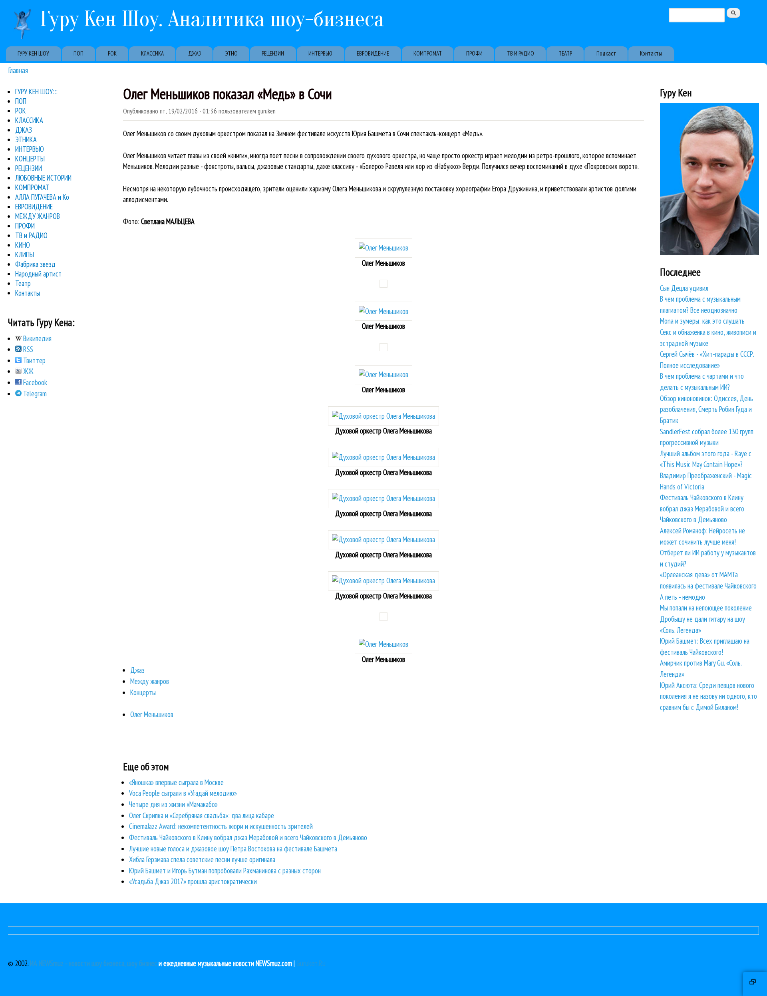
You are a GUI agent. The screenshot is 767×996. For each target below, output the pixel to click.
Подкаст (606, 53)
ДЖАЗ (194, 53)
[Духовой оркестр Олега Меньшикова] (383, 416)
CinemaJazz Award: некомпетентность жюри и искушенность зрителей (221, 826)
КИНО (22, 245)
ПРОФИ (474, 53)
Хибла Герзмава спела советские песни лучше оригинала (202, 859)
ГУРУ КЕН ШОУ (33, 53)
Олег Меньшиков (151, 714)
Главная (18, 70)
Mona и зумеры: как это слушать (702, 321)
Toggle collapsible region (755, 984)
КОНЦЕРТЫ (30, 158)
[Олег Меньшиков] (383, 247)
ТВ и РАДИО (31, 235)
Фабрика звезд (35, 264)
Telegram (34, 393)
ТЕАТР (565, 53)
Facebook (34, 382)
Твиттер (34, 360)
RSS (27, 349)
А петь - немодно (682, 597)
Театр (23, 283)
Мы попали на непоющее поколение (706, 607)
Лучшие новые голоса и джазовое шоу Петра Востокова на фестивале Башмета (233, 848)
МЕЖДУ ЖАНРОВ (37, 216)
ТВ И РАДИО (520, 53)
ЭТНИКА (26, 139)
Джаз (137, 670)
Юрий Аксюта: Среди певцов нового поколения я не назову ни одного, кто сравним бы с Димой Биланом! (708, 696)
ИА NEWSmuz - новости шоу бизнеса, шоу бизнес (93, 963)
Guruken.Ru (311, 963)
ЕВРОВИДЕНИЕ (373, 53)
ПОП (78, 53)
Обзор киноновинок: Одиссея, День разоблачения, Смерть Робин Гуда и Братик (706, 409)
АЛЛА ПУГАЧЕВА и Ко (42, 197)
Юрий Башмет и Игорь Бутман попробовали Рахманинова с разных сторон (225, 870)
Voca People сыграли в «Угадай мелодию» (183, 793)
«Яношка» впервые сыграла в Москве (176, 782)
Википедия (37, 338)
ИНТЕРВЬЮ (320, 53)
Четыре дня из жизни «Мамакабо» (173, 804)
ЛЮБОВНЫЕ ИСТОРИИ (43, 178)
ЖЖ (28, 371)
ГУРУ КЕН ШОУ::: (36, 91)
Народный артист (38, 273)
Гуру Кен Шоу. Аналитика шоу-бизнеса (212, 19)
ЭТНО (231, 53)
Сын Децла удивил (684, 288)
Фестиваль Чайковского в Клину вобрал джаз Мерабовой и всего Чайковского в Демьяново (248, 837)
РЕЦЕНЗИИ (273, 53)
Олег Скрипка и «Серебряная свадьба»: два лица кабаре (201, 815)
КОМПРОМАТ (427, 53)
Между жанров (149, 681)
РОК (112, 53)
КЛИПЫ (24, 254)
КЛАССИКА (152, 53)
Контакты (651, 53)
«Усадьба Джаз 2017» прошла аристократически (193, 881)
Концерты (143, 692)
